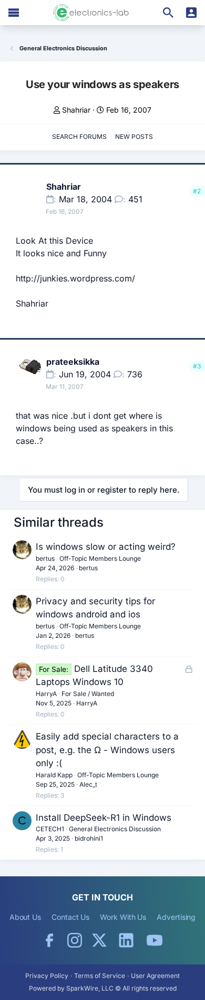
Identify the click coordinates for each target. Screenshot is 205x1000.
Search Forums (79, 136)
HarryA (46, 694)
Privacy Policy (46, 976)
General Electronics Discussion (115, 829)
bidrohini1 (89, 838)
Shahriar (76, 109)
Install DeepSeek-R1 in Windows (103, 817)
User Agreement (155, 976)
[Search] (168, 12)
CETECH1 (50, 829)
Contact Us (70, 916)
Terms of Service (99, 976)
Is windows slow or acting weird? (106, 546)
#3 (197, 366)
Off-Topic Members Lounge (100, 558)
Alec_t (88, 784)
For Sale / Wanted (88, 694)
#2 (197, 191)
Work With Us (123, 916)
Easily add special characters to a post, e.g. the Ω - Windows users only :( (107, 749)
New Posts (134, 136)
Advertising (176, 916)
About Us (25, 916)
